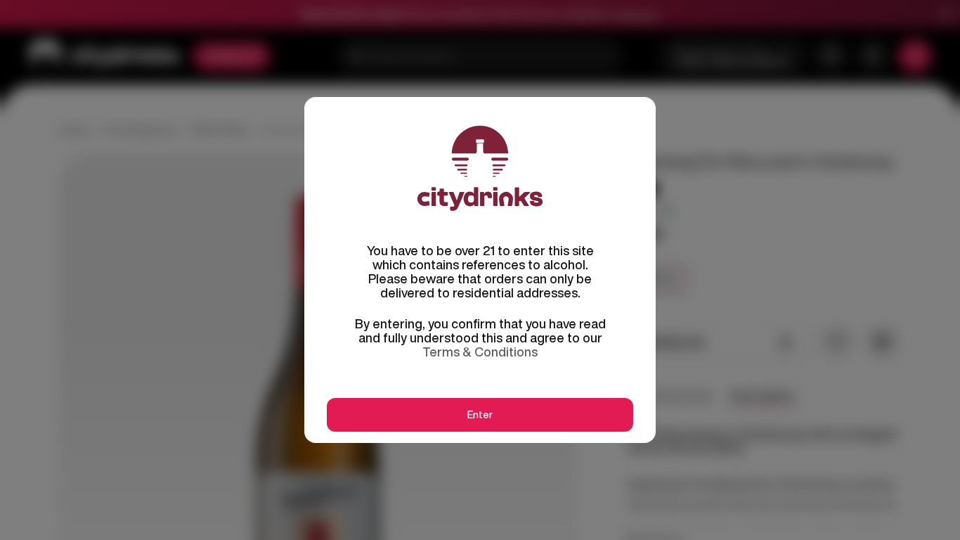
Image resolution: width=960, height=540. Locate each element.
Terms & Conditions (480, 351)
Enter (480, 415)
